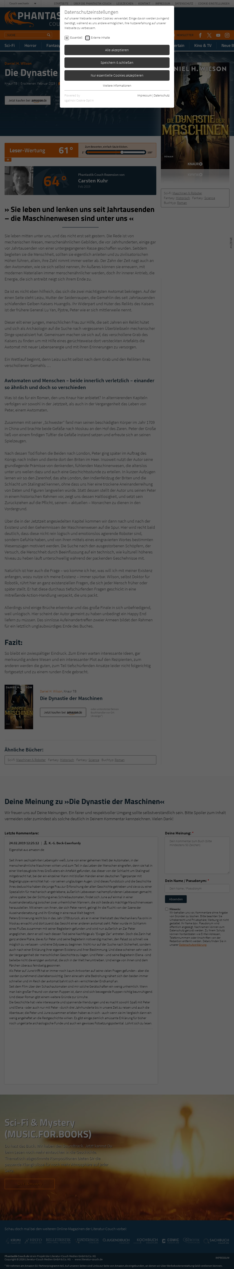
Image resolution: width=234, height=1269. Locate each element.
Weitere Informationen (117, 85)
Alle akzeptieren (117, 50)
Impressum (144, 95)
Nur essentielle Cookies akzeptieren (117, 75)
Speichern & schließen (117, 62)
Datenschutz (162, 95)
